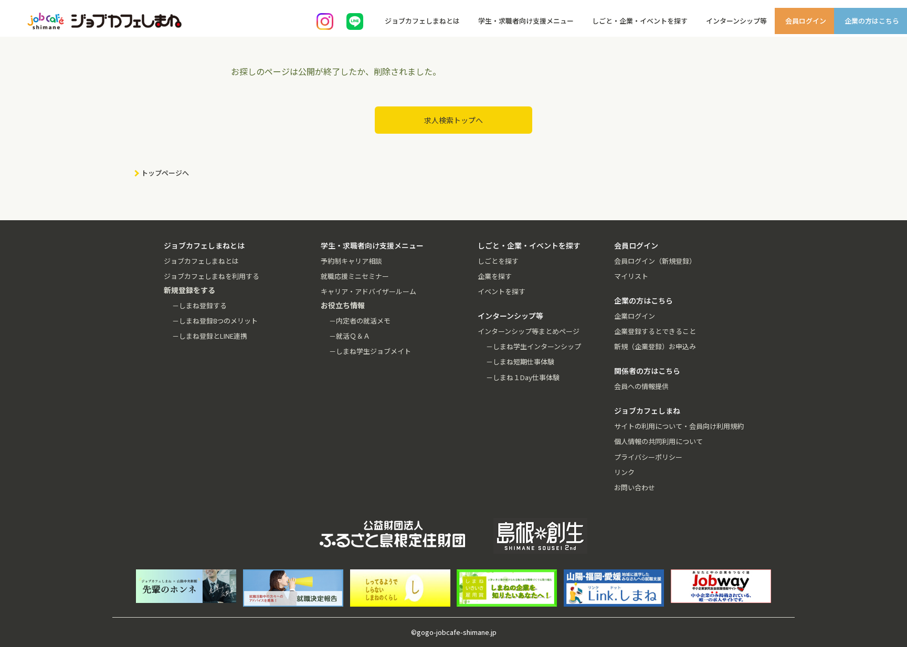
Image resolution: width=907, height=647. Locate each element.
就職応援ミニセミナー (355, 276)
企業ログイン (634, 316)
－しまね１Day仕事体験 (523, 377)
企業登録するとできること (655, 331)
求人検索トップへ (453, 120)
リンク (624, 472)
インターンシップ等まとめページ (528, 331)
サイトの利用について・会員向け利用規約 (679, 426)
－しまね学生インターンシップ (533, 346)
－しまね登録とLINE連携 (209, 336)
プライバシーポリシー (648, 457)
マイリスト (631, 276)
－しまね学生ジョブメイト (370, 351)
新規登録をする (890, 131)
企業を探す (495, 276)
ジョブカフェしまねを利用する (211, 276)
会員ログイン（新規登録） (655, 261)
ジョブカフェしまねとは (201, 261)
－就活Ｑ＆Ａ (349, 336)
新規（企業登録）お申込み (655, 346)
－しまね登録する (199, 305)
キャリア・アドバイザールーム (368, 291)
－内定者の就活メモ (360, 321)
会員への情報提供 (641, 386)
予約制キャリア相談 (351, 261)
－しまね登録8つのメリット (215, 321)
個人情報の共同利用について (658, 441)
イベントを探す (501, 291)
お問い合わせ (634, 487)
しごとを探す (498, 261)
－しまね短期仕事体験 (520, 361)
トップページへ (165, 173)
